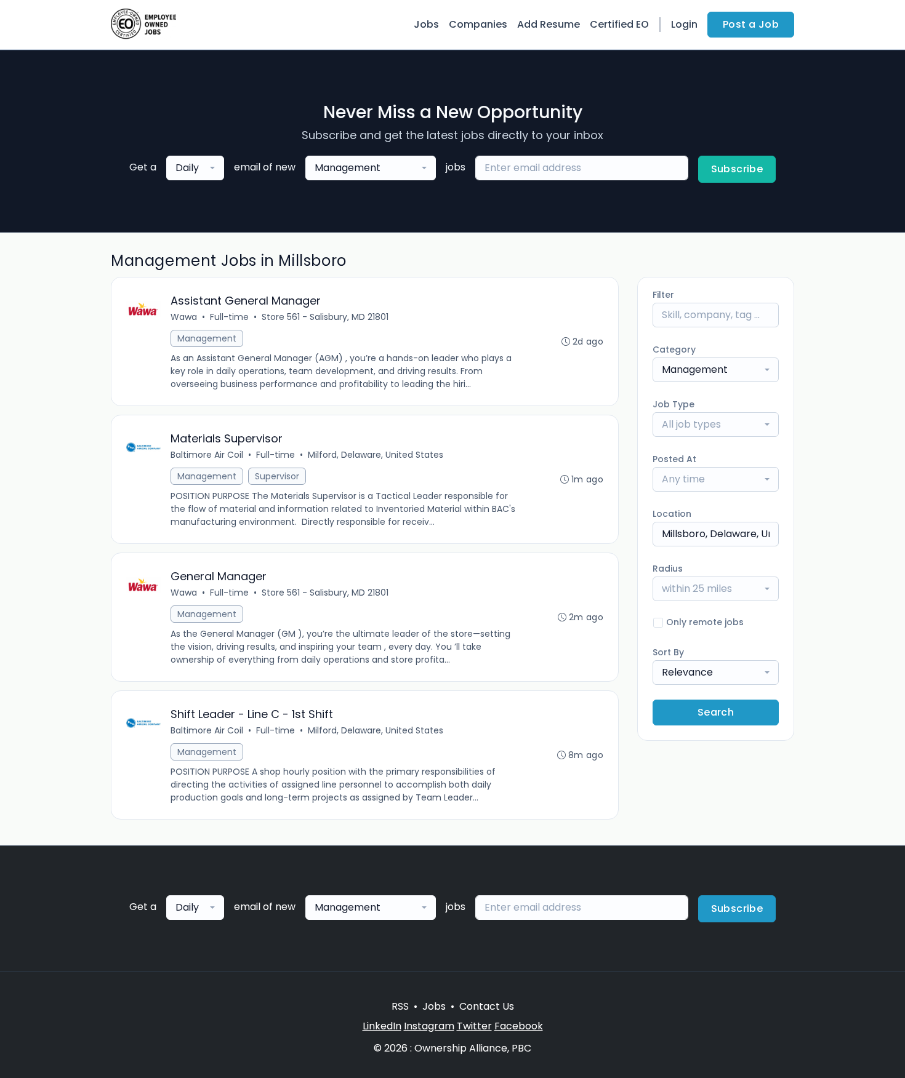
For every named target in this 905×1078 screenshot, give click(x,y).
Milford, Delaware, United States (375, 455)
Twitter (474, 1026)
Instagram (429, 1026)
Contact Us (486, 1006)
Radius (668, 568)
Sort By (668, 652)
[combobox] (195, 168)
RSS (400, 1006)
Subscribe (737, 169)
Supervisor (277, 476)
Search (716, 712)
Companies (478, 24)
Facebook (518, 1026)
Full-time (229, 317)
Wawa (184, 317)
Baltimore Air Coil (207, 455)
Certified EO (619, 24)
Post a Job (751, 24)
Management (206, 338)
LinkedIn (382, 1026)
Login (684, 24)
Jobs (426, 24)
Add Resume (548, 24)
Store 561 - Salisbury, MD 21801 (325, 317)
